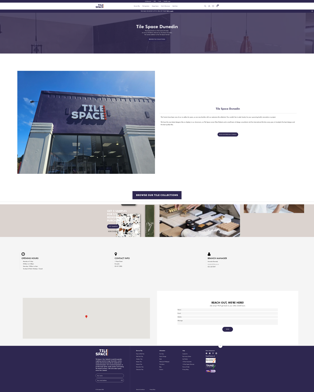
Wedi (160, 359)
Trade (159, 1)
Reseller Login (167, 1)
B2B (155, 1)
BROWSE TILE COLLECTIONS (157, 39)
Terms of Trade (186, 367)
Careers (161, 369)
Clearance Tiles (139, 369)
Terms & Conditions (140, 389)
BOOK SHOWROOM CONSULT (228, 134)
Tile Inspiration (145, 6)
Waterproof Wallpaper (164, 361)
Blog (160, 367)
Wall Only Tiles (139, 356)
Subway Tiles (139, 364)
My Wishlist (185, 359)
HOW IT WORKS (113, 231)
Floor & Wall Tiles (140, 353)
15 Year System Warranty (188, 364)
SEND (227, 329)
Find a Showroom (210, 350)
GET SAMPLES (113, 226)
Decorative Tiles (139, 367)
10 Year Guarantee (187, 361)
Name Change (162, 356)
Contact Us (185, 353)
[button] (86, 316)
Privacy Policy (186, 369)
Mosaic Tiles (139, 361)
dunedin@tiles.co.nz (213, 264)
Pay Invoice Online (187, 356)
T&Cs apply (170, 11)
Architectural (148, 1)
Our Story (161, 353)
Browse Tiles (139, 350)
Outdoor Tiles (139, 359)
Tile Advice (161, 364)
